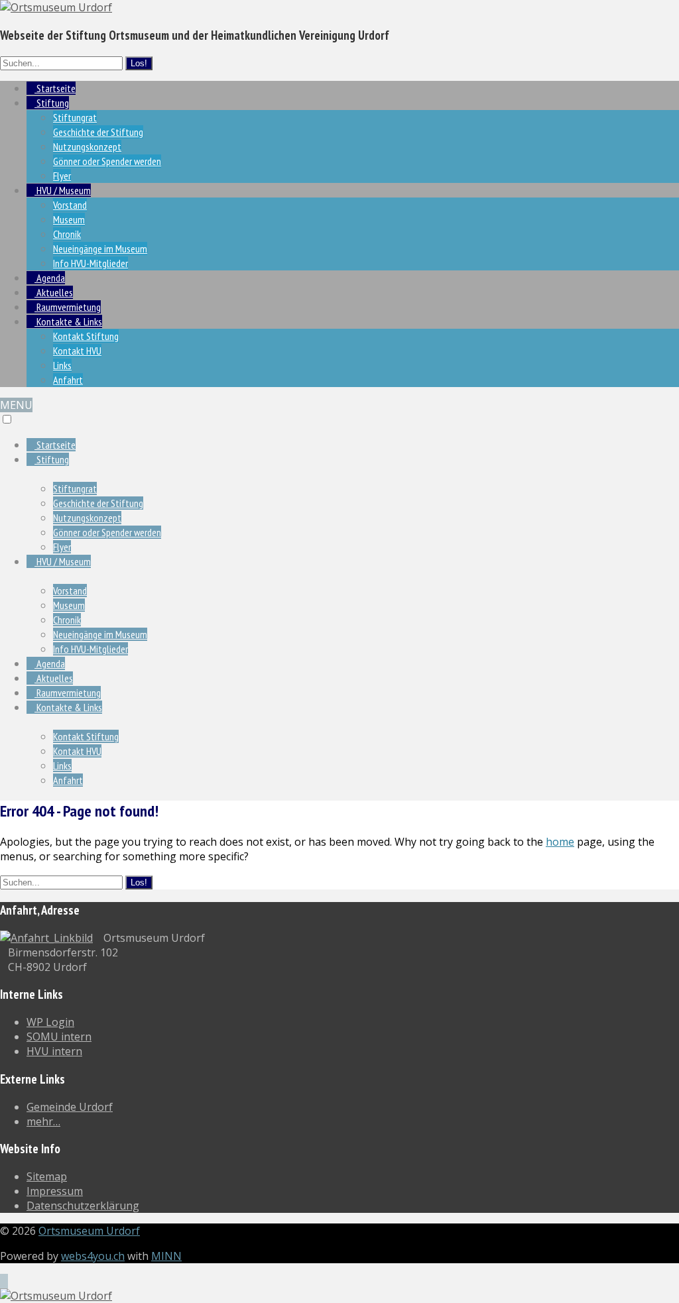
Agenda (49, 277)
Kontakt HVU (77, 350)
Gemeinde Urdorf (70, 1107)
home (560, 841)
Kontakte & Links (68, 321)
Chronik (67, 234)
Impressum (55, 1191)
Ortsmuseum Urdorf (89, 1230)
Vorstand (70, 204)
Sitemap (47, 1176)
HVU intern (54, 1051)
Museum (69, 219)
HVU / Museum (62, 190)
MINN (166, 1256)
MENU (16, 405)
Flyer (62, 175)
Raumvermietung (67, 306)
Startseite (55, 88)
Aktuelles (53, 292)
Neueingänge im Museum (100, 248)
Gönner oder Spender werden (107, 161)
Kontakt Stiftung (86, 336)
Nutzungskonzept (87, 146)
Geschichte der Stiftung (98, 132)
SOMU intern (59, 1036)
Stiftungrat (75, 117)
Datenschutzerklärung (83, 1205)
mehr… (43, 1121)
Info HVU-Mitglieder (90, 263)
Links (62, 365)
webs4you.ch (93, 1256)
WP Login (50, 1022)
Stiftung (51, 102)
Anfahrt (68, 379)
